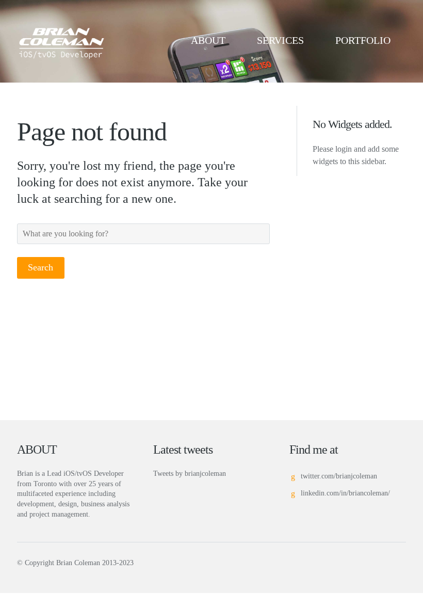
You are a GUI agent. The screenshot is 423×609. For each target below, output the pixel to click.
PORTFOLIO (363, 40)
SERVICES (280, 40)
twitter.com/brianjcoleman (339, 476)
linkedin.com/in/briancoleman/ (345, 493)
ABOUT (208, 40)
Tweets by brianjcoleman (189, 473)
